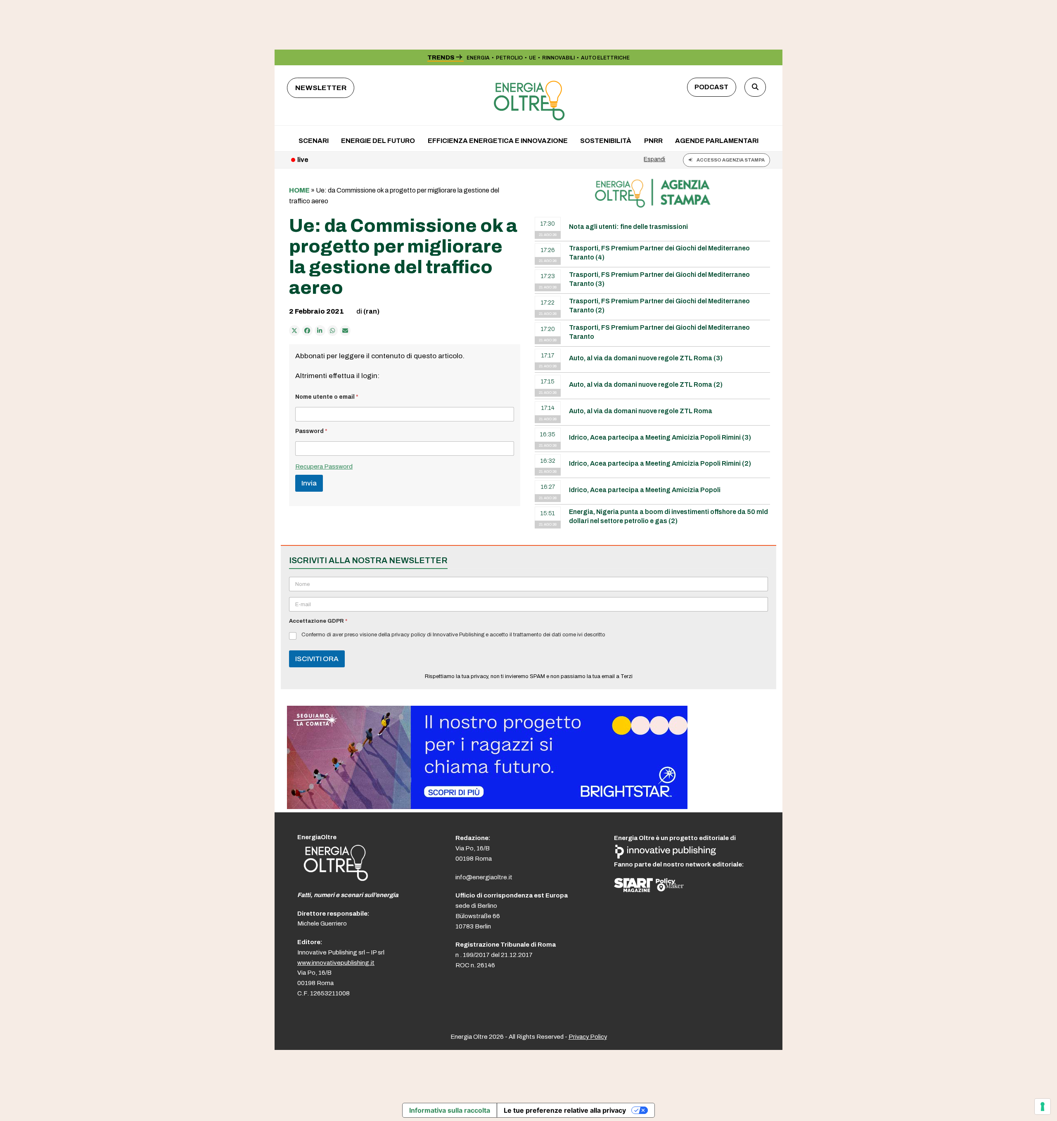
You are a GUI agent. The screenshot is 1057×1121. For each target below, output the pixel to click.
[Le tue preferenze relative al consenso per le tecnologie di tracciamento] (1042, 1106)
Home (299, 190)
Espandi (654, 159)
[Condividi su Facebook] (307, 330)
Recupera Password (324, 466)
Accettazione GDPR (318, 621)
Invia (309, 483)
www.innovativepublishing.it (335, 962)
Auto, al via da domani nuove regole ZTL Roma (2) (646, 384)
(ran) (371, 311)
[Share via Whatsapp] (332, 330)
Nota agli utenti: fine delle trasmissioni (628, 226)
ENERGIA (478, 58)
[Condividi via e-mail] (345, 330)
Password (311, 431)
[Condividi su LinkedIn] (320, 330)
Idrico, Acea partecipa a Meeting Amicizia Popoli (644, 489)
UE (532, 58)
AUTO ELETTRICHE (605, 58)
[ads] (487, 806)
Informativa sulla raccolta (449, 1110)
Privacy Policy (588, 1036)
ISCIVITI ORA (317, 659)
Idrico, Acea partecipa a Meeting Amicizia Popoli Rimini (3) (660, 437)
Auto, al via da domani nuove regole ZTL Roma (640, 410)
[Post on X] (294, 330)
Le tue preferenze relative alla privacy (565, 1110)
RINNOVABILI (558, 58)
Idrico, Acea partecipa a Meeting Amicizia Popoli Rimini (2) (660, 463)
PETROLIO (509, 58)
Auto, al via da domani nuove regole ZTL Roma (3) (646, 358)
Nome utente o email (326, 397)
